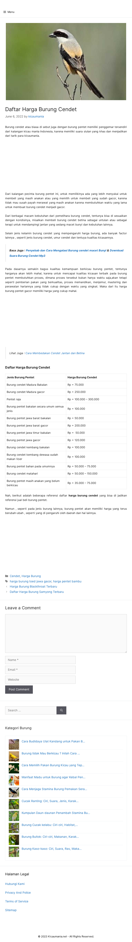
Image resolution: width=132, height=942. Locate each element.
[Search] (61, 710)
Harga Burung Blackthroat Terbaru (33, 586)
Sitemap (10, 910)
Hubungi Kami (15, 884)
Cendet (15, 576)
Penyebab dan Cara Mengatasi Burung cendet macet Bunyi (66, 250)
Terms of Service (16, 901)
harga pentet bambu (67, 581)
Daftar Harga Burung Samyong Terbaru (37, 592)
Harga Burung (31, 576)
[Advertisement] (66, 166)
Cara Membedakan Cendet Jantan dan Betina (55, 353)
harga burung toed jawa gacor (30, 581)
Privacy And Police (18, 892)
